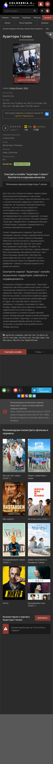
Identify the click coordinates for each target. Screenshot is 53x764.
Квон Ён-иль (18, 340)
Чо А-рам (13, 337)
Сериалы (48, 17)
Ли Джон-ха (42, 335)
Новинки (15, 17)
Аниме (7, 23)
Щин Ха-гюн (30, 335)
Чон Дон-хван (38, 337)
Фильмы (37, 17)
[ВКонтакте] (19, 396)
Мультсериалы (25, 23)
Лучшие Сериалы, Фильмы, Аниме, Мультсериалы (22, 29)
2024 (26, 88)
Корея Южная (16, 88)
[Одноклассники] (22, 396)
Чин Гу (5, 337)
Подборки (26, 17)
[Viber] (26, 396)
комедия (19, 335)
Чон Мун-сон (25, 337)
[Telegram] (34, 396)
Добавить (43, 618)
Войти (40, 4)
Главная (5, 17)
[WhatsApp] (30, 396)
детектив (10, 335)
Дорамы (45, 23)
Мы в (44, 390)
